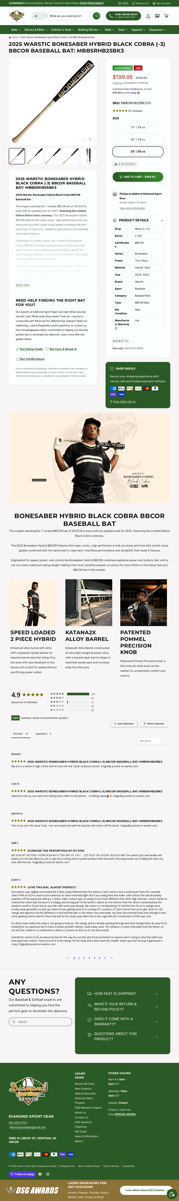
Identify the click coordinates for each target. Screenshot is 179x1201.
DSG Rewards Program (88, 1107)
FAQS (125, 3)
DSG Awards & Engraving (83, 1124)
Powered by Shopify (46, 1166)
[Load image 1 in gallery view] (17, 156)
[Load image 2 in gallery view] (35, 156)
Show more (22, 284)
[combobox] (75, 15)
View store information (132, 208)
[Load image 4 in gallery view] (71, 156)
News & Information (86, 1136)
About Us (80, 1112)
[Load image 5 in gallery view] (89, 156)
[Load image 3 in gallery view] (53, 156)
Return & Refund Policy (89, 1166)
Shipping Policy (67, 1166)
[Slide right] (90, 139)
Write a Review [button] (155, 723)
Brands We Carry (85, 1083)
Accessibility (128, 1166)
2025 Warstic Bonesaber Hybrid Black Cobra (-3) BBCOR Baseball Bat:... (58, 37)
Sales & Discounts (85, 1093)
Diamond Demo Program (84, 1100)
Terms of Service (111, 1166)
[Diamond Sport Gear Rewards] (157, 15)
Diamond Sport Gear (26, 1166)
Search (79, 1141)
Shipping (117, 82)
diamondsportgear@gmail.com (27, 1127)
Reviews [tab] (18, 733)
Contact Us (142, 3)
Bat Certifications (32, 359)
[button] (166, 15)
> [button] (111, 958)
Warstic (121, 341)
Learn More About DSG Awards (145, 1190)
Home (15, 37)
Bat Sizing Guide (31, 349)
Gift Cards (81, 1131)
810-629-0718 (17, 1122)
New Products (83, 1088)
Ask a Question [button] (125, 723)
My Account (163, 3)
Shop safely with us (124, 401)
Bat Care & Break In (63, 349)
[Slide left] (82, 139)
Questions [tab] (41, 733)
